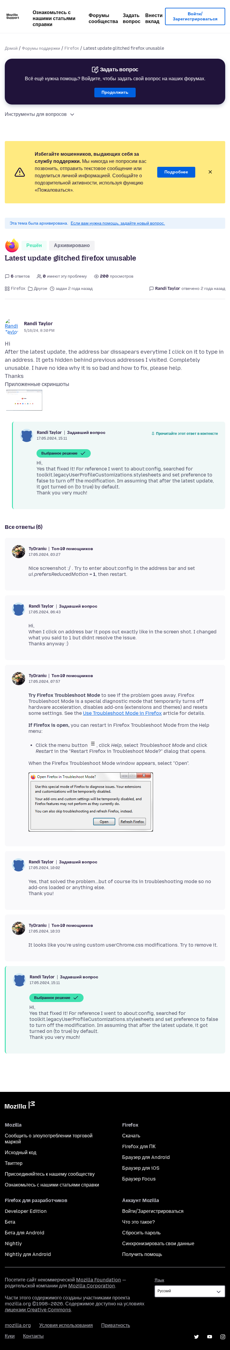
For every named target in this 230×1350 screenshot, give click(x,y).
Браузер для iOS (140, 1168)
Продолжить (115, 92)
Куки (10, 1336)
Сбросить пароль (141, 1233)
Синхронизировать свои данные (158, 1243)
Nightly (13, 1243)
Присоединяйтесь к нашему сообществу (50, 1174)
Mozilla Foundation (98, 1280)
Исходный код (20, 1152)
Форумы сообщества (103, 18)
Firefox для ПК (138, 1146)
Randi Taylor (38, 323)
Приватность (115, 1325)
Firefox (71, 48)
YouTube (209, 1336)
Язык (159, 1280)
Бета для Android (24, 1233)
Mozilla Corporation (91, 1286)
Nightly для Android (28, 1254)
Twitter (196, 1336)
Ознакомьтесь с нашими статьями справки (54, 18)
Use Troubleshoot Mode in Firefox (122, 713)
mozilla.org (18, 1325)
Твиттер (13, 1163)
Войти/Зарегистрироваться (195, 16)
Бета (10, 1222)
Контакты (33, 1336)
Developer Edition (26, 1211)
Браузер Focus (139, 1179)
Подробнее (176, 172)
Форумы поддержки (41, 48)
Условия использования (66, 1325)
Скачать (131, 1136)
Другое (40, 288)
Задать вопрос (131, 18)
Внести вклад (154, 18)
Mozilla (20, 1106)
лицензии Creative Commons (38, 1310)
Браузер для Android (146, 1157)
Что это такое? (138, 1222)
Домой (11, 48)
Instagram (222, 1336)
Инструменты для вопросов (36, 114)
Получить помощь (142, 1254)
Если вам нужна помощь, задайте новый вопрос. (118, 223)
